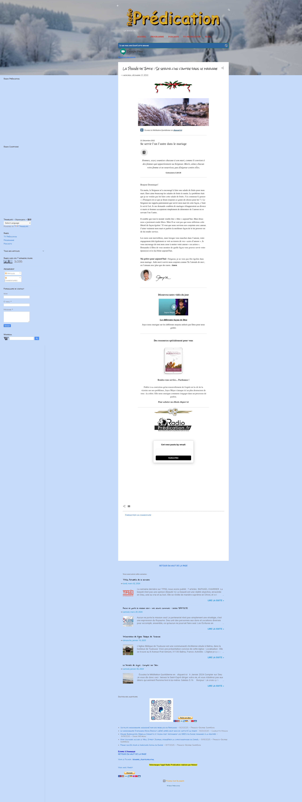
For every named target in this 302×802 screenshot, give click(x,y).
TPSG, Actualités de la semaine (136, 579)
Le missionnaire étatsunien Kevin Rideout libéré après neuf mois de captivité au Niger (158, 731)
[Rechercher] (229, 10)
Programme (157, 37)
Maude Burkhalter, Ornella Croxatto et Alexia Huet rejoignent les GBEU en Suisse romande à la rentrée (168, 734)
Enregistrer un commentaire (138, 515)
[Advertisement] (173, 482)
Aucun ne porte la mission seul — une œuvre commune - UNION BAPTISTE (155, 608)
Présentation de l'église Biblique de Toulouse (142, 636)
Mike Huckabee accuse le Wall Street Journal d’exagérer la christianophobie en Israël (159, 739)
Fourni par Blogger (175, 781)
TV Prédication (192, 37)
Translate (23, 226)
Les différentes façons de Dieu (173, 319)
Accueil (141, 37)
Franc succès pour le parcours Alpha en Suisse (141, 745)
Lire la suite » (216, 600)
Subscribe (173, 458)
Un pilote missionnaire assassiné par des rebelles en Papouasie (148, 727)
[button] (222, 68)
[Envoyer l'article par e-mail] (129, 507)
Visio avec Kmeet (125, 767)
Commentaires (11, 280)
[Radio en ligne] (226, 46)
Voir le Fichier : (136, 759)
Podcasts (173, 37)
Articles (11, 273)
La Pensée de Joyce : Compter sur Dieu (140, 665)
